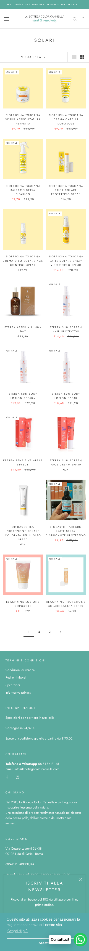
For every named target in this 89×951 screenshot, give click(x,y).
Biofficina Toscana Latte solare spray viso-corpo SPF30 (66, 261)
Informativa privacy (18, 692)
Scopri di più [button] (17, 931)
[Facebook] (7, 776)
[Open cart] (83, 19)
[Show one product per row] (74, 57)
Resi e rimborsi (15, 677)
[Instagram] (17, 776)
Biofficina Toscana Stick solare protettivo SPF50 (66, 190)
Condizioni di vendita (20, 670)
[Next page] (60, 632)
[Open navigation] (6, 19)
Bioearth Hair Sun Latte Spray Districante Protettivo (66, 531)
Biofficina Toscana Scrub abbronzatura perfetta (23, 119)
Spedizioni (12, 685)
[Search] (75, 19)
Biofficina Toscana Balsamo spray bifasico (23, 190)
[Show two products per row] (82, 57)
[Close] (80, 879)
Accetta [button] (44, 943)
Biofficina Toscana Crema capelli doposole (66, 119)
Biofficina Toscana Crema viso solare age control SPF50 (23, 261)
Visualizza (32, 57)
